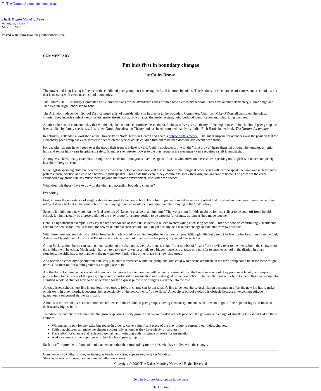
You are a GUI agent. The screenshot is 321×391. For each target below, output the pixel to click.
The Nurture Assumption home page (31, 3)
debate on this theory (183, 136)
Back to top (161, 387)
